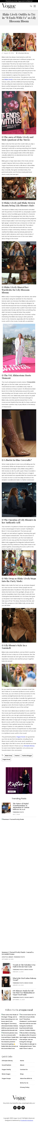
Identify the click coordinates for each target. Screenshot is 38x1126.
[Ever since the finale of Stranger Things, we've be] (10, 1022)
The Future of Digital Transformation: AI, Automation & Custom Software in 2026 (21, 806)
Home (22, 1061)
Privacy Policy (24, 1087)
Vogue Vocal (20, 737)
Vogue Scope (6, 1078)
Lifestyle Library (23, 53)
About (22, 1065)
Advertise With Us (26, 1078)
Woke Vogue (28, 969)
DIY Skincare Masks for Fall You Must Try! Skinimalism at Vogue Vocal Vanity (23, 993)
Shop (22, 1074)
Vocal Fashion (6, 1065)
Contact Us (24, 1069)
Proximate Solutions (26, 1120)
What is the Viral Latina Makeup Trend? (24, 979)
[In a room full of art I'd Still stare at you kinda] (28, 1022)
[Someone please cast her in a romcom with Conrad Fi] (10, 1040)
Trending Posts (18, 812)
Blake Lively (8, 79)
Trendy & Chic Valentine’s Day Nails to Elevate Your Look (24, 966)
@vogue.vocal (26, 1009)
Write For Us (24, 1083)
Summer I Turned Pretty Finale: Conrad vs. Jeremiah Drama (18, 953)
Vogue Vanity (29, 997)
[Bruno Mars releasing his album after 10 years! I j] (28, 1040)
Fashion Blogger (27, 755)
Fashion (17, 755)
